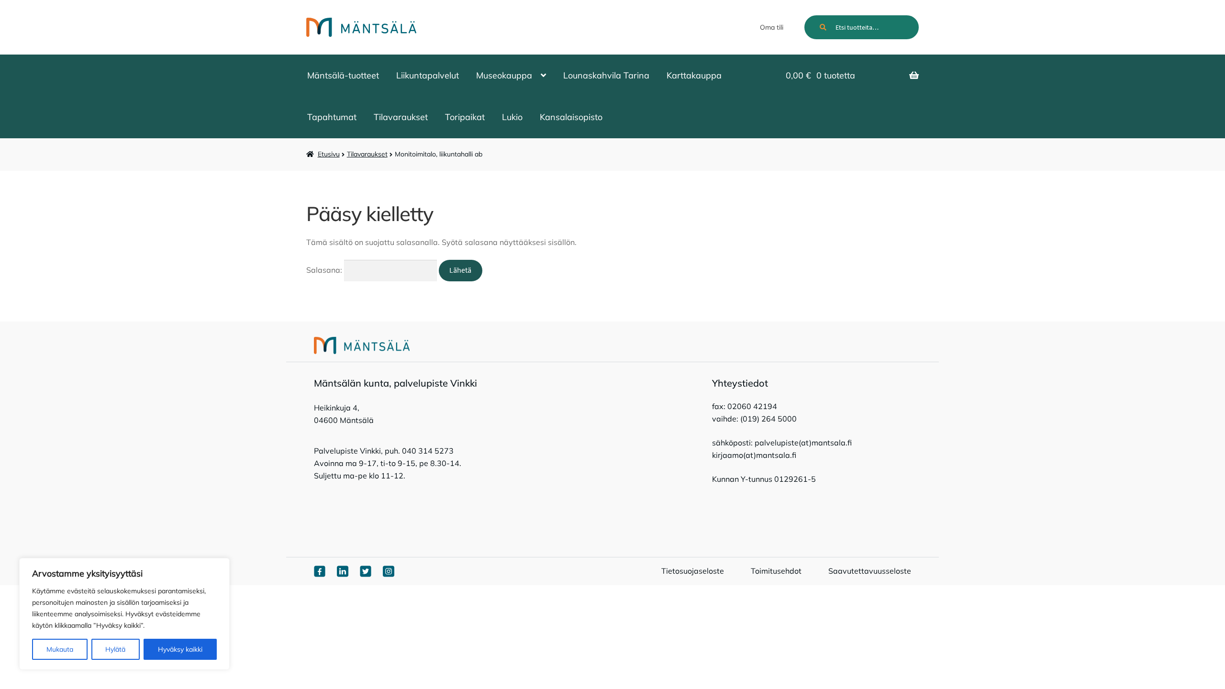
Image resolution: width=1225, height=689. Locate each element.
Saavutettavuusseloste (869, 571)
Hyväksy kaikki (180, 649)
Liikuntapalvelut (427, 75)
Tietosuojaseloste (692, 571)
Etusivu (329, 154)
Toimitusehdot (776, 571)
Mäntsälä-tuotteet (343, 75)
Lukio (512, 116)
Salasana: (325, 270)
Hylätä (115, 649)
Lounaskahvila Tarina (606, 75)
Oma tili (771, 27)
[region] (124, 614)
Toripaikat (465, 116)
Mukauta (59, 649)
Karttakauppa (694, 75)
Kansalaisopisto (571, 116)
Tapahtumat (331, 116)
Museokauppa (504, 75)
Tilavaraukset (401, 116)
